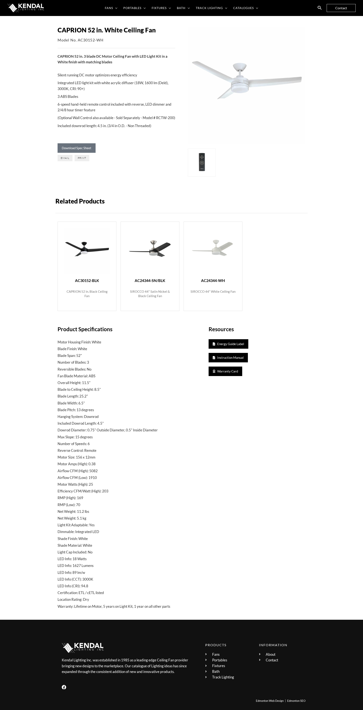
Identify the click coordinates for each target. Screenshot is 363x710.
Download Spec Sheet (76, 148)
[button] (115, 8)
